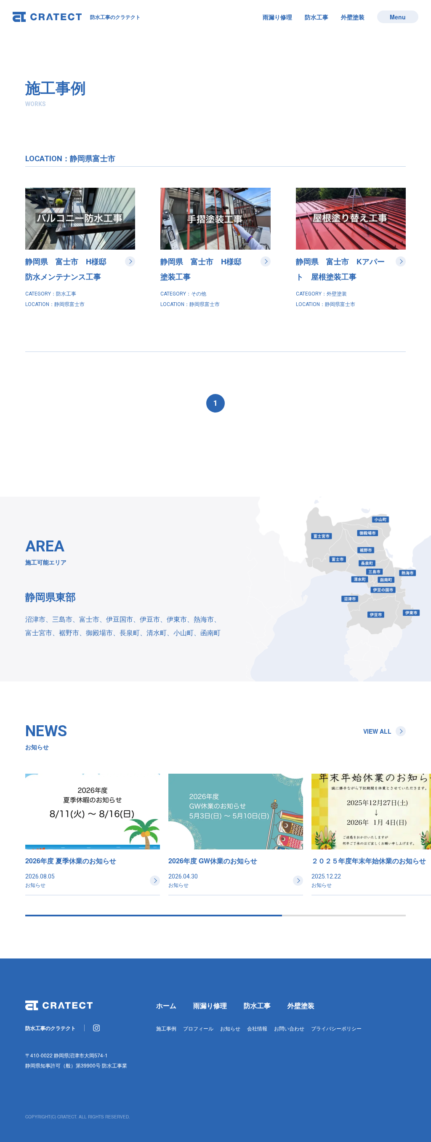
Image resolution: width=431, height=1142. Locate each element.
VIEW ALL (377, 731)
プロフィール (198, 1028)
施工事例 (166, 1028)
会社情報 (257, 1028)
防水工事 (316, 17)
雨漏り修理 (277, 17)
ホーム (166, 1005)
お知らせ (230, 1028)
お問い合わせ (289, 1028)
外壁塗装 (352, 17)
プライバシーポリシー (336, 1028)
